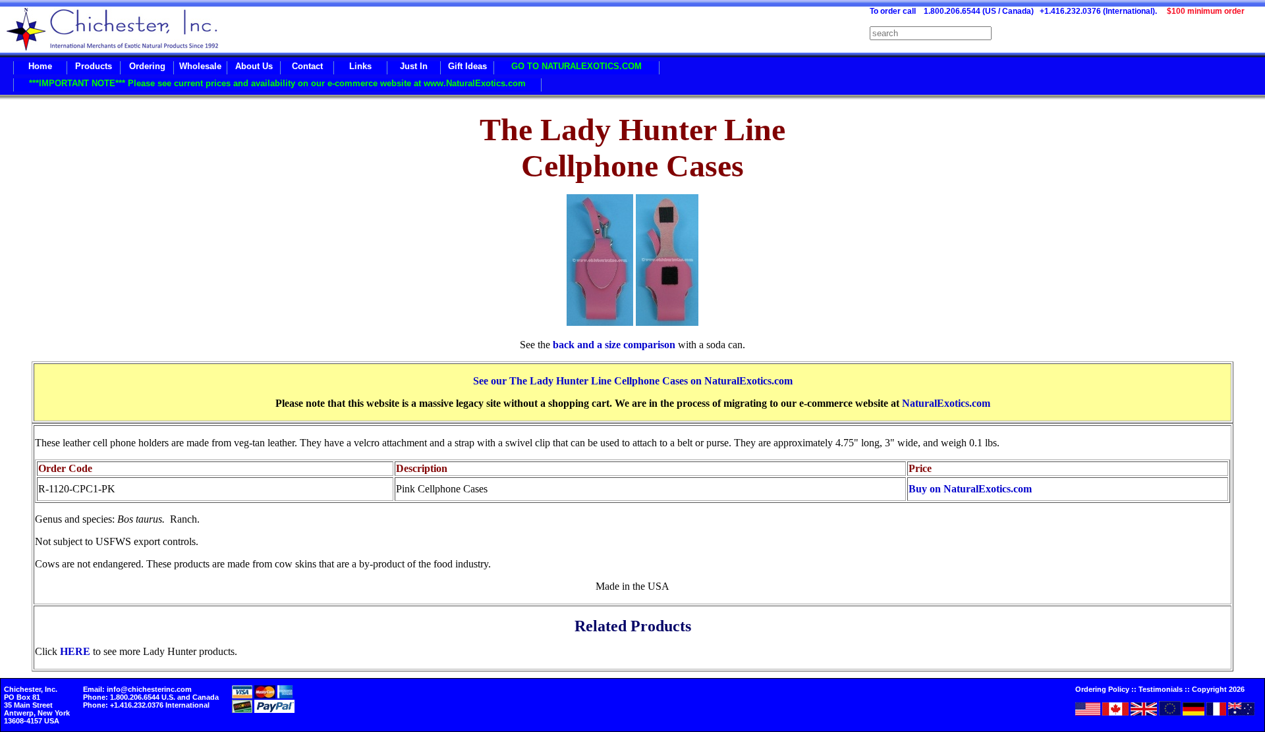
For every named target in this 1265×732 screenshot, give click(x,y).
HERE (75, 651)
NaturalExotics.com (946, 403)
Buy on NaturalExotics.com (970, 488)
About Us (254, 66)
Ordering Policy (1102, 689)
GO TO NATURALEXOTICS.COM (576, 66)
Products (93, 66)
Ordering (147, 66)
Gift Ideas (467, 66)
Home (40, 66)
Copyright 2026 (1218, 689)
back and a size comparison (614, 344)
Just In (414, 66)
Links (360, 66)
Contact (307, 66)
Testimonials (1160, 689)
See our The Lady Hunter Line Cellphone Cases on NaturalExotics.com (633, 380)
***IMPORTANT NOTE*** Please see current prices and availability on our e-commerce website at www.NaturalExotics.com (277, 83)
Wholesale (200, 66)
